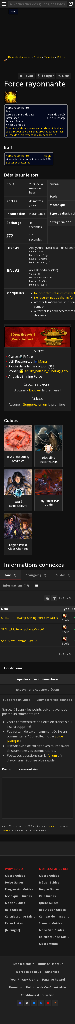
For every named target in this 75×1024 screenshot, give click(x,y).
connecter (53, 825)
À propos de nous (28, 972)
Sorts (37, 57)
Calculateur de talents (21, 916)
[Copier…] (47, 598)
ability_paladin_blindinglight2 (46, 371)
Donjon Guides (49, 889)
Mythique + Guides (18, 896)
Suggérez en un (35, 404)
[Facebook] (41, 1003)
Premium (15, 987)
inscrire (6, 830)
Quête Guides (49, 903)
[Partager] (71, 4)
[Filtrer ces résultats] (54, 598)
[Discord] (20, 1003)
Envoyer (35, 390)
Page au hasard (53, 979)
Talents (49, 57)
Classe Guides (15, 876)
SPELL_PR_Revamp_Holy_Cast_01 (22, 629)
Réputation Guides (52, 910)
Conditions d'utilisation (37, 995)
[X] (27, 1003)
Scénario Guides (50, 923)
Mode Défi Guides (51, 930)
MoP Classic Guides (53, 869)
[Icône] (11, 97)
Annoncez (52, 972)
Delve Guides (14, 882)
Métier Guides (15, 903)
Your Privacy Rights (24, 979)
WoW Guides (14, 869)
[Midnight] (12, 930)
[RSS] (55, 1003)
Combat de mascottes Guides (55, 916)
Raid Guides (13, 910)
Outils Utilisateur (50, 964)
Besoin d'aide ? (23, 964)
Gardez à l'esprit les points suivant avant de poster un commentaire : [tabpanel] (37, 769)
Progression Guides (19, 889)
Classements (48, 944)
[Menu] (4, 4)
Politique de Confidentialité (46, 987)
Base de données (19, 57)
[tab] (10, 575)
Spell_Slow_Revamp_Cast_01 (19, 641)
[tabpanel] (37, 626)
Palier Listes (14, 923)
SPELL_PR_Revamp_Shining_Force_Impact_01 (30, 618)
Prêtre (61, 57)
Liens (65, 76)
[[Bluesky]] (34, 1003)
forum (52, 755)
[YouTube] (48, 1003)
